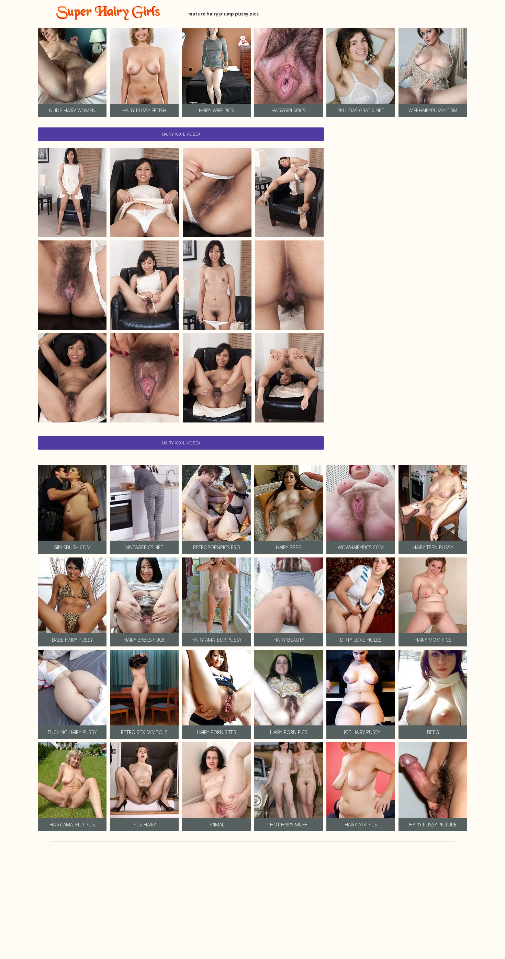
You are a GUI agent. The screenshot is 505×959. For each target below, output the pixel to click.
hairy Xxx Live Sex (181, 134)
